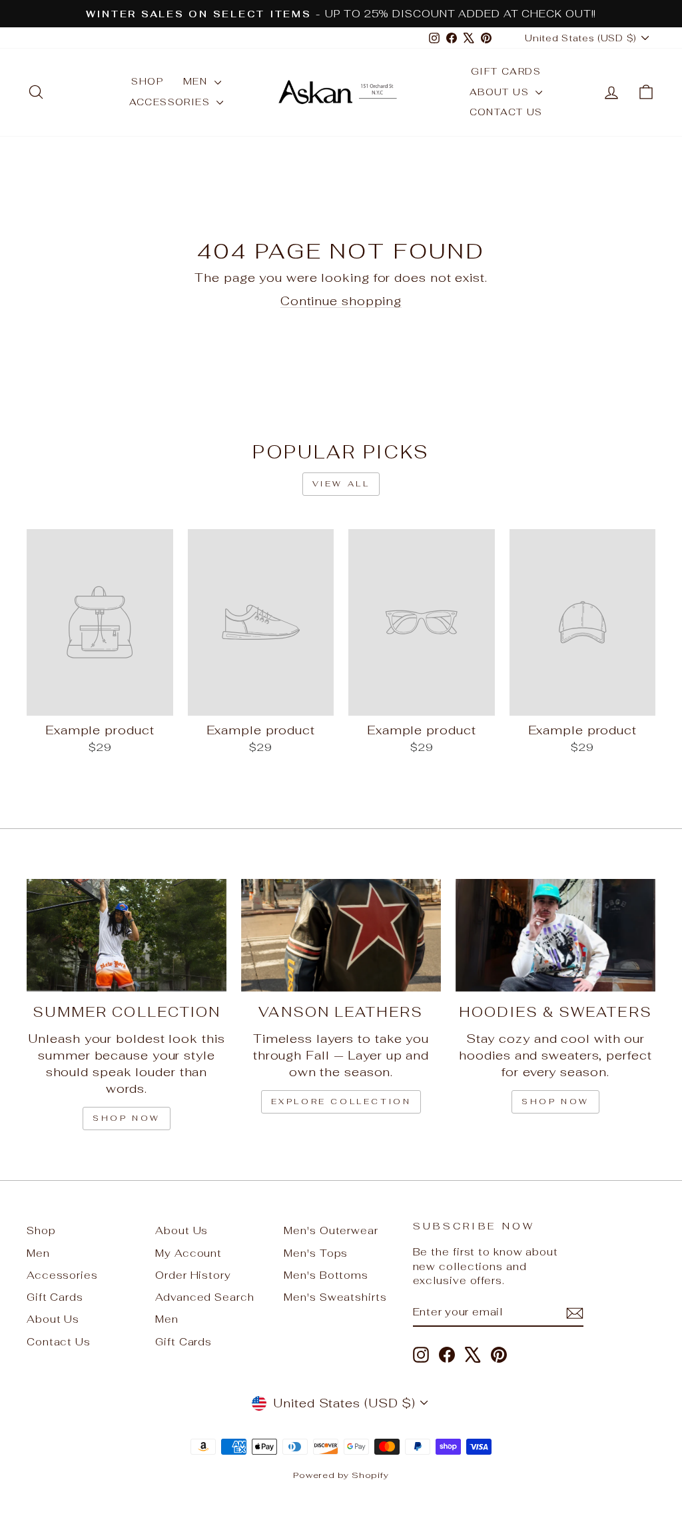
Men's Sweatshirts (335, 1297)
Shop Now (555, 1101)
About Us (501, 92)
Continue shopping (341, 301)
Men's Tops (316, 1253)
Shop (147, 81)
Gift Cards (506, 71)
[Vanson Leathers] (341, 935)
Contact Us (506, 112)
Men (197, 81)
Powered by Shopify (341, 1475)
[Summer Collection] (126, 935)
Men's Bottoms (326, 1275)
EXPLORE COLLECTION (341, 1101)
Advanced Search (204, 1297)
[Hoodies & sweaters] (555, 935)
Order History (193, 1275)
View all (341, 483)
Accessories (171, 102)
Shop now (127, 1118)
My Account (188, 1253)
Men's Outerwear (331, 1230)
